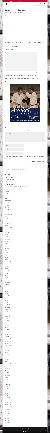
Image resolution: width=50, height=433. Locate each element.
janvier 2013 (7, 359)
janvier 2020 (7, 209)
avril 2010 (7, 418)
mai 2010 (7, 416)
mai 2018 (7, 234)
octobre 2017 (8, 243)
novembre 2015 (8, 289)
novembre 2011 (8, 382)
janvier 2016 (7, 284)
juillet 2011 (7, 391)
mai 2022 (7, 194)
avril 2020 (7, 205)
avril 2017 (7, 255)
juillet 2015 (7, 296)
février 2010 (7, 422)
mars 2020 (7, 207)
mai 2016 (7, 275)
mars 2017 (7, 257)
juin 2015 (7, 298)
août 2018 (7, 230)
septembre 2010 (8, 407)
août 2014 (7, 320)
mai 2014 (7, 327)
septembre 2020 (8, 200)
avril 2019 (7, 221)
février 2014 (7, 334)
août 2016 (7, 268)
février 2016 (7, 282)
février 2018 (7, 239)
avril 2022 (7, 196)
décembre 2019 (8, 212)
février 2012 (7, 375)
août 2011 (7, 388)
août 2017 (7, 248)
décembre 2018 (8, 225)
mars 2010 (7, 420)
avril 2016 (7, 277)
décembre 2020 (8, 198)
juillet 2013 (7, 350)
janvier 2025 (7, 191)
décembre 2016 (8, 259)
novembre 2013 (8, 341)
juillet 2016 (7, 271)
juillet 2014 (7, 323)
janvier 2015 (7, 309)
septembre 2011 (8, 386)
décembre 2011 (8, 379)
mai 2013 (7, 352)
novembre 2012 (8, 364)
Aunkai (15, 12)
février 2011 (7, 400)
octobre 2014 (8, 316)
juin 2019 (7, 216)
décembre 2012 (8, 361)
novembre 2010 (8, 402)
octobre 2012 (8, 366)
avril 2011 (7, 395)
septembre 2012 (8, 368)
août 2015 (7, 293)
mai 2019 (7, 218)
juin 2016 (7, 273)
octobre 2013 (8, 343)
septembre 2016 (8, 266)
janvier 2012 (7, 377)
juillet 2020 (7, 203)
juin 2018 (7, 232)
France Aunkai (9, 177)
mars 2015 (7, 305)
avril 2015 (7, 302)
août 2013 (7, 348)
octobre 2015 (8, 291)
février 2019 (7, 223)
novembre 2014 (8, 314)
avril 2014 (7, 330)
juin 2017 (7, 250)
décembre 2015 (8, 286)
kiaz (7, 12)
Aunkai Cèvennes (10, 181)
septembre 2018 (8, 228)
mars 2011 (7, 398)
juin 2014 (7, 325)
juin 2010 (7, 413)
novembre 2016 (8, 262)
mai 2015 (7, 300)
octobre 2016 (8, 264)
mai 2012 (7, 370)
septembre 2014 (8, 318)
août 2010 (7, 409)
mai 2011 (7, 393)
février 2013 (7, 357)
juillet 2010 (7, 411)
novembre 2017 (8, 241)
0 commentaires (20, 12)
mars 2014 (7, 332)
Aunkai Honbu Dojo (10, 179)
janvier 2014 (7, 336)
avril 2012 (7, 373)
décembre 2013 (8, 339)
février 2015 (7, 307)
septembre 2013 (8, 345)
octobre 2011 (8, 384)
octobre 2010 (8, 404)
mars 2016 (7, 280)
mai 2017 (7, 252)
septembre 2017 (8, 246)
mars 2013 (7, 354)
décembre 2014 (8, 311)
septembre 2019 (8, 214)
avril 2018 (7, 237)
